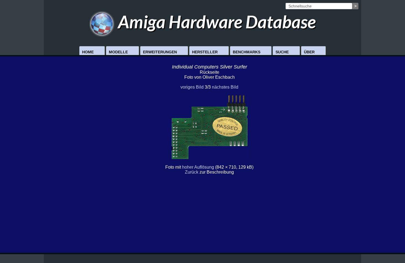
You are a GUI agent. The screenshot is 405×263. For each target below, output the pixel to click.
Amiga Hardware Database (215, 21)
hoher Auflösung (198, 167)
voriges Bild (192, 87)
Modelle (118, 52)
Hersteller (205, 52)
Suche (282, 52)
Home (88, 52)
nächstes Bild (225, 87)
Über (309, 52)
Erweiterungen (160, 52)
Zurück (191, 172)
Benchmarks (246, 52)
